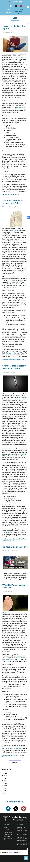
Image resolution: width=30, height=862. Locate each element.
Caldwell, (7, 188)
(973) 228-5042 (18, 9)
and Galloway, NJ (15, 188)
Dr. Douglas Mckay (16, 107)
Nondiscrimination (14, 855)
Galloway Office (8, 834)
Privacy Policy (21, 855)
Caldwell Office (8, 832)
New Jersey (6, 109)
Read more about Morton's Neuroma (13, 359)
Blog (5, 839)
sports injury (23, 397)
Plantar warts (6, 613)
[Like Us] (10, 6)
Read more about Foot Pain (10, 194)
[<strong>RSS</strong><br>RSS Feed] (28, 23)
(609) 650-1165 (18, 12)
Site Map (7, 855)
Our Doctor (6, 829)
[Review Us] (21, 6)
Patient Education (8, 838)
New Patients (7, 836)
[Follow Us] (16, 6)
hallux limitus (19, 57)
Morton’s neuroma (14, 230)
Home (5, 827)
